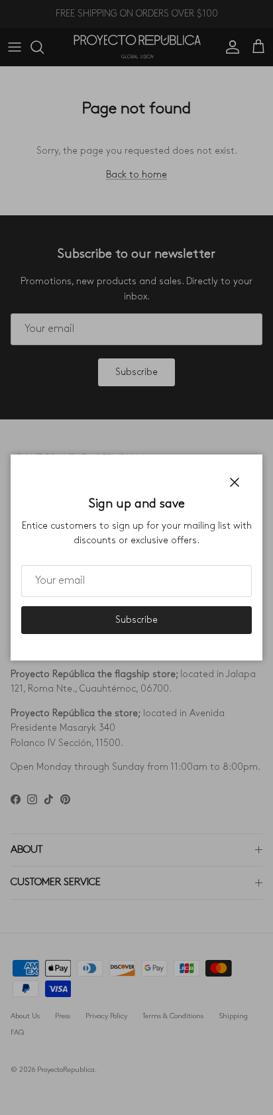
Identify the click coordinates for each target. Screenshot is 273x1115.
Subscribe (136, 619)
